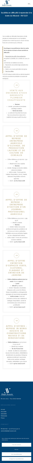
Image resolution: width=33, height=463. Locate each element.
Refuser (16, 449)
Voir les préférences (16, 454)
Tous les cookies (16, 444)
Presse (2, 418)
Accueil (3, 409)
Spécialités (4, 413)
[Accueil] (7, 6)
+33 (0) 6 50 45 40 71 (14, 428)
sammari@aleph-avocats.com (8, 431)
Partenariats (4, 416)
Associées (3, 411)
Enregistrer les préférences (16, 458)
